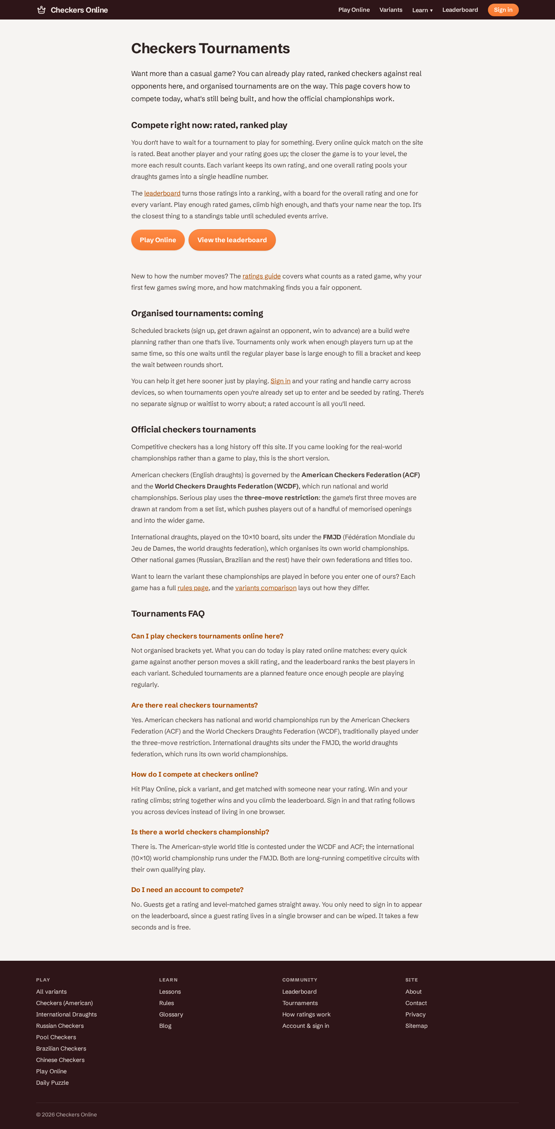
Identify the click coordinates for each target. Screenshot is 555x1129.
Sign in (503, 9)
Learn (422, 10)
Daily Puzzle (52, 1082)
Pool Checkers (56, 1037)
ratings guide (262, 276)
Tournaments (300, 1003)
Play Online (354, 9)
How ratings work (306, 1014)
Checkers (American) (64, 1003)
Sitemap (416, 1025)
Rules (166, 1003)
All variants (51, 991)
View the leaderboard (232, 240)
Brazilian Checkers (61, 1048)
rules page (193, 588)
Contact (416, 1003)
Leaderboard (460, 9)
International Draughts (66, 1014)
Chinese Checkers (60, 1060)
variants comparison (266, 588)
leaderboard (162, 193)
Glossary (171, 1014)
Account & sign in (305, 1025)
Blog (165, 1025)
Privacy (415, 1014)
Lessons (170, 991)
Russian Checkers (60, 1025)
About (413, 991)
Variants (391, 9)
